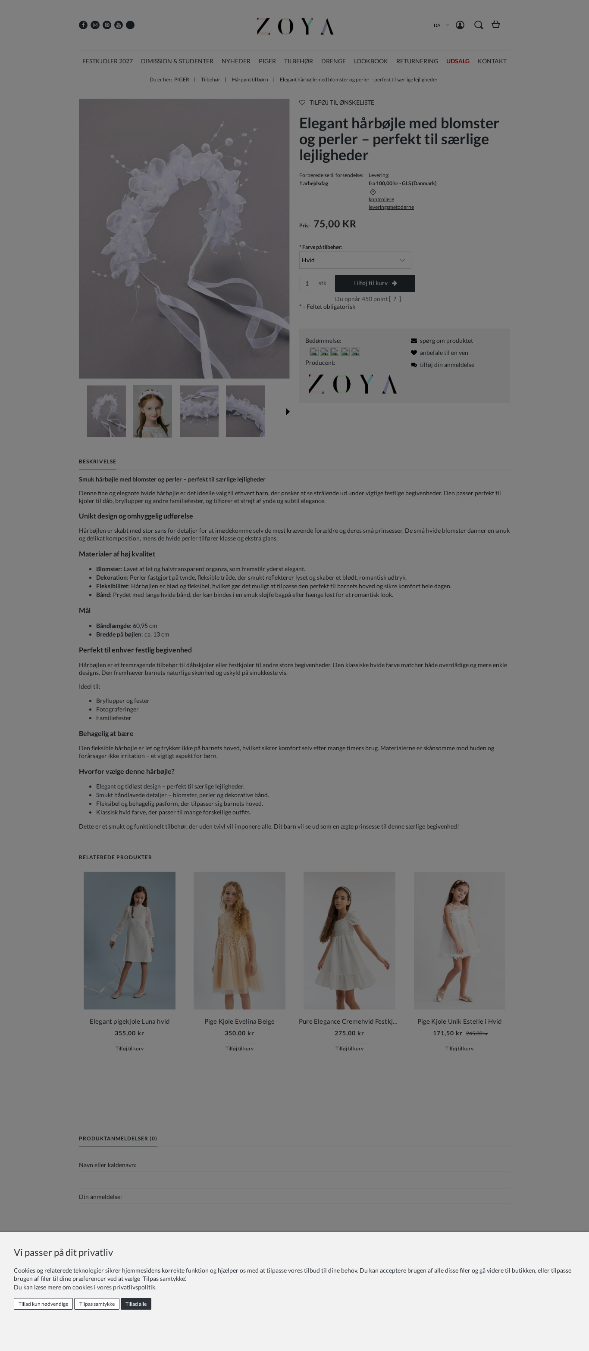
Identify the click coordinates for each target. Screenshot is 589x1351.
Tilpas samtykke (97, 1304)
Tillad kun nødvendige (43, 1304)
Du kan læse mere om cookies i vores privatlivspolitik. (85, 1287)
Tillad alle (136, 1304)
